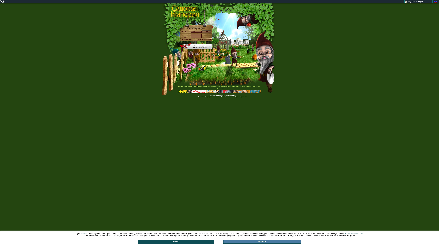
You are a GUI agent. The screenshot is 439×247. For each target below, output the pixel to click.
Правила (200, 86)
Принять (176, 241)
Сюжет (194, 86)
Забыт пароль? (186, 39)
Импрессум (242, 86)
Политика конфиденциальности (210, 86)
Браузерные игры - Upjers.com (253, 86)
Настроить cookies (219, 88)
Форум (229, 86)
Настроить (262, 241)
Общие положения (222, 86)
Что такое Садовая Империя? (185, 86)
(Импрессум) (84, 233)
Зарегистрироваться (204, 39)
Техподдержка (235, 86)
